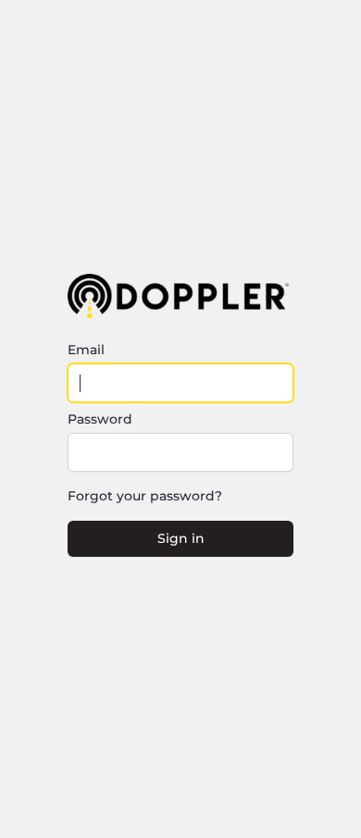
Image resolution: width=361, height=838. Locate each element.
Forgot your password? (145, 495)
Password (100, 419)
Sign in (181, 538)
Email (86, 349)
